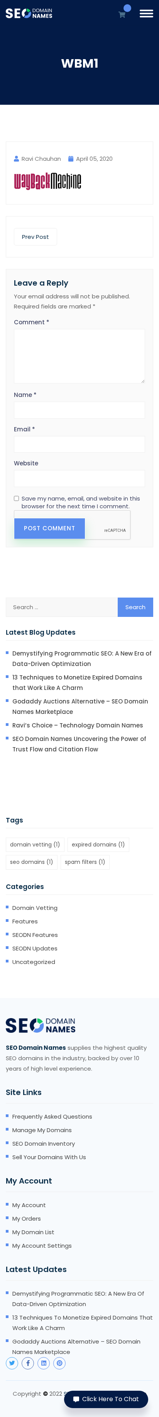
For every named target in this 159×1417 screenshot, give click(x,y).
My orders (26, 1218)
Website (26, 463)
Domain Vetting (35, 908)
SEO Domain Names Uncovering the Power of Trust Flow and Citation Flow (79, 744)
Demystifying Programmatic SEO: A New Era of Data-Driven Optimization (82, 658)
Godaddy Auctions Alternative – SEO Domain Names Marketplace (80, 706)
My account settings (42, 1246)
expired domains (98, 844)
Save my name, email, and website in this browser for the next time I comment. (81, 502)
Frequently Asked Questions (52, 1116)
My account (29, 1205)
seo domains (31, 862)
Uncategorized (33, 962)
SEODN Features (35, 935)
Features (25, 921)
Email (24, 429)
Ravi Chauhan (41, 159)
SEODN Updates (35, 948)
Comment (31, 322)
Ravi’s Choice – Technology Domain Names (77, 725)
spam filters (85, 862)
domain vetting (35, 844)
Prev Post (35, 237)
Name (25, 395)
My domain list (33, 1232)
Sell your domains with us (49, 1157)
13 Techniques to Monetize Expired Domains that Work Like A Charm (77, 682)
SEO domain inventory (43, 1143)
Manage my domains (42, 1130)
